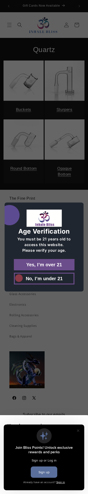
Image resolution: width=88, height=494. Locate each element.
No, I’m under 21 (44, 278)
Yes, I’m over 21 (44, 264)
